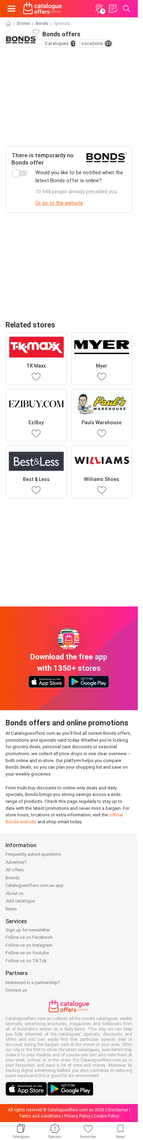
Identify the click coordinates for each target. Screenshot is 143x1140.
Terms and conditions (40, 1116)
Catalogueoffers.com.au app (35, 885)
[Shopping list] (112, 8)
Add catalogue (20, 900)
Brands (13, 877)
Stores (23, 23)
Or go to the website (59, 203)
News (11, 908)
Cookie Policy (106, 1116)
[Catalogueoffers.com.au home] (42, 8)
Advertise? (16, 862)
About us (15, 893)
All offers (15, 869)
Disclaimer (118, 1109)
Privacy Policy (77, 1116)
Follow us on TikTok (26, 960)
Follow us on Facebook (29, 937)
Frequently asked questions (33, 854)
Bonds (42, 23)
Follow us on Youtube (27, 952)
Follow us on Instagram (29, 945)
